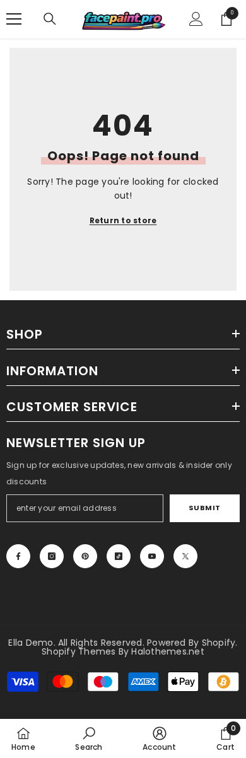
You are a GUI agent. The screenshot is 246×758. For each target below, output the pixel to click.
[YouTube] (152, 556)
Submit (205, 508)
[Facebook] (18, 556)
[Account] (196, 19)
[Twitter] (185, 556)
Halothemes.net (167, 651)
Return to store (123, 220)
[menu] (13, 18)
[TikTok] (119, 556)
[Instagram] (52, 556)
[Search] (49, 18)
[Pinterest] (85, 556)
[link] (88, 738)
